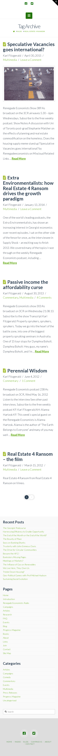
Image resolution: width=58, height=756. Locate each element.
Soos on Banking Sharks (14, 542)
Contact (7, 649)
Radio (18, 742)
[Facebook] (26, 3)
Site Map (7, 653)
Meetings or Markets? (13, 560)
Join (5, 645)
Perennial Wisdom (27, 371)
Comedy (7, 677)
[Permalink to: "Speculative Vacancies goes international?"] (29, 83)
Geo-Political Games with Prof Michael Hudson (24, 575)
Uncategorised (9, 700)
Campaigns (8, 606)
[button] (29, 15)
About (6, 637)
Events (6, 622)
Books (6, 633)
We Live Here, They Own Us (16, 568)
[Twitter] (32, 3)
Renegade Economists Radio (16, 603)
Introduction (9, 599)
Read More (19, 158)
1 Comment (28, 380)
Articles (6, 610)
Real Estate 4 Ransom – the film (28, 456)
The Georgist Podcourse (14, 528)
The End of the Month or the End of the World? (25, 535)
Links (5, 641)
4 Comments (44, 297)
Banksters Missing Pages (14, 557)
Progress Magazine (12, 696)
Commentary (10, 297)
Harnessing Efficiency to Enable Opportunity (23, 531)
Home (6, 595)
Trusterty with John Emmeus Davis (19, 546)
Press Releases (10, 692)
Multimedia (10, 59)
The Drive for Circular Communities (20, 549)
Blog (5, 626)
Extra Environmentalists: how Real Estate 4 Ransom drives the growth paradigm (28, 188)
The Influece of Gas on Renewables (19, 564)
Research (7, 614)
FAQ (5, 618)
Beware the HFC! (11, 553)
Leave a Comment (30, 59)
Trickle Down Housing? (13, 571)
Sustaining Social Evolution (15, 579)
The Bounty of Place (12, 539)
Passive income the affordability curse (25, 284)
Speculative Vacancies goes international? (29, 46)
